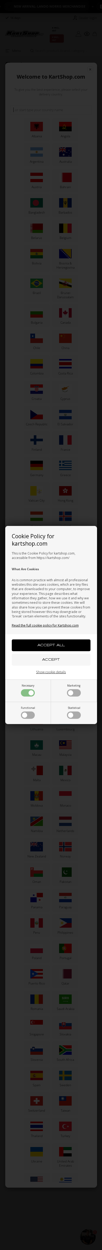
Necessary (28, 685)
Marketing (73, 685)
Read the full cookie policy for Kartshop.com (45, 625)
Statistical (74, 708)
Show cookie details (51, 672)
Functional (28, 708)
